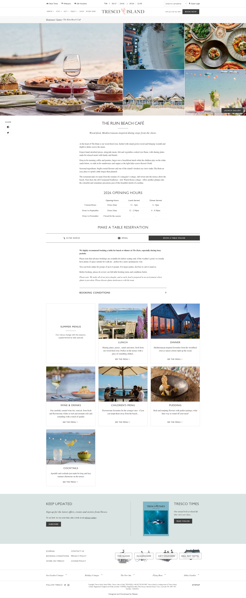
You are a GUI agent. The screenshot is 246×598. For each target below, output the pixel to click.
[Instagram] (68, 585)
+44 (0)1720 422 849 (173, 12)
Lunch (123, 342)
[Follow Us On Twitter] (8, 133)
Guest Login (195, 3)
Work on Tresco (55, 561)
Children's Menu (123, 405)
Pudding (175, 405)
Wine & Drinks (70, 405)
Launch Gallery (232, 111)
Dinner (175, 342)
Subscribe (53, 524)
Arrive (49, 11)
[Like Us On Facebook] (8, 127)
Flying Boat (157, 575)
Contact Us (77, 551)
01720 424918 (73, 238)
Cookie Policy (78, 561)
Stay (58, 11)
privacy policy (90, 517)
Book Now (191, 12)
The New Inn (126, 575)
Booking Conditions (94, 292)
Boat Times (53, 3)
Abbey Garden (190, 575)
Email (124, 238)
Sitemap (196, 585)
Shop (82, 11)
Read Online (183, 521)
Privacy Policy (78, 556)
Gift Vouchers (82, 3)
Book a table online (174, 238)
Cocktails (70, 468)
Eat (65, 11)
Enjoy (73, 11)
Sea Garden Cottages (54, 575)
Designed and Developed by (123, 594)
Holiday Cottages (92, 575)
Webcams (67, 3)
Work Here (91, 11)
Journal (50, 551)
